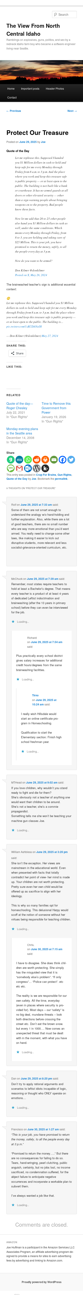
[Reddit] (37, 460)
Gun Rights (64, 475)
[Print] (45, 460)
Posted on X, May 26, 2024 (31, 275)
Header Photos (55, 88)
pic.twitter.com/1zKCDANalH (24, 326)
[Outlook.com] (28, 468)
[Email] (54, 460)
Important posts (30, 88)
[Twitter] (71, 460)
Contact (12, 97)
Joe (43, 142)
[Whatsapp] (28, 460)
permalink (61, 479)
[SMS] (11, 468)
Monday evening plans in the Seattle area (22, 430)
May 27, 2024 (50, 336)
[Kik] (45, 468)
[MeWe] (19, 460)
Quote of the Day (16, 479)
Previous (13, 111)
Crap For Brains (46, 475)
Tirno (35, 695)
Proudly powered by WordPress (42, 1282)
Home (11, 88)
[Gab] (11, 460)
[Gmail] (19, 468)
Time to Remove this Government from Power (56, 408)
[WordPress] (37, 468)
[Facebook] (62, 460)
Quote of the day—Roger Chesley (19, 405)
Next (72, 111)
